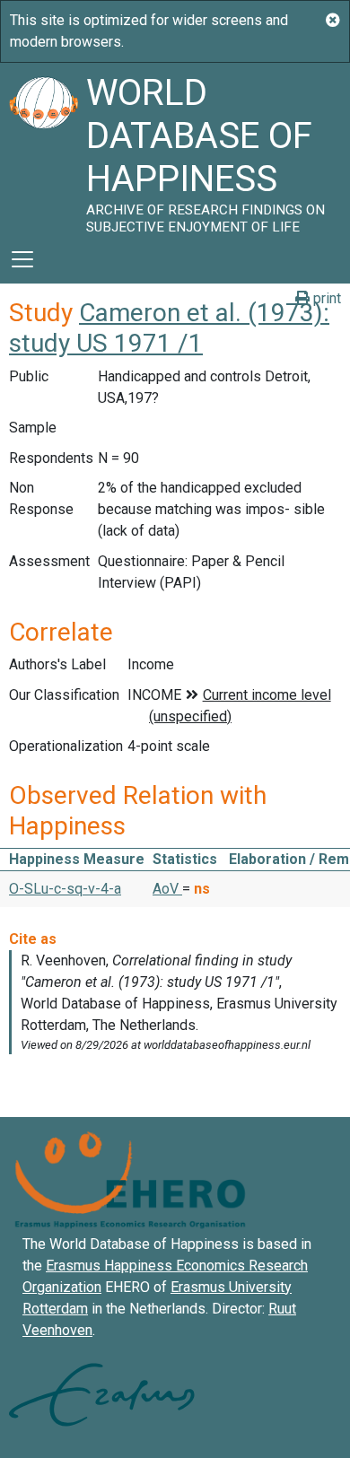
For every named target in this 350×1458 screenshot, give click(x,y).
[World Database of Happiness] (43, 149)
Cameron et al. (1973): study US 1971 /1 (169, 328)
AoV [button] (167, 888)
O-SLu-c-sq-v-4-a (65, 888)
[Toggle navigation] (22, 259)
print (325, 298)
